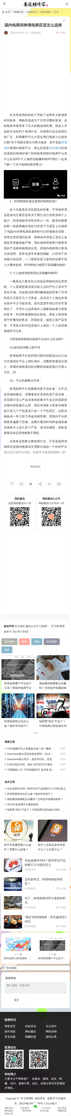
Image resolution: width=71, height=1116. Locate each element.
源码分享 (51, 1036)
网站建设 (30, 1031)
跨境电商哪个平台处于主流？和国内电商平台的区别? (17, 688)
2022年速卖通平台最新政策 (22, 804)
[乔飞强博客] (35, 4)
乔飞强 (55, 626)
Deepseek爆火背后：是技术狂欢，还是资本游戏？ (31, 759)
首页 (7, 12)
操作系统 (10, 1031)
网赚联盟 (18, 12)
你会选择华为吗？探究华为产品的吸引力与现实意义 (36, 788)
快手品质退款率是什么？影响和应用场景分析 (51, 849)
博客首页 (10, 1026)
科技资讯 (30, 1026)
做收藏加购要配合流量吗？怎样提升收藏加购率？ (52, 688)
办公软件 (51, 1026)
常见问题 (10, 1036)
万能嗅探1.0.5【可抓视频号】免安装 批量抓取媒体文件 (31, 769)
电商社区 (32, 12)
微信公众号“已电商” (37, 626)
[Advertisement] (35, 73)
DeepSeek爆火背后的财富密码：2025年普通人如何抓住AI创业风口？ (31, 753)
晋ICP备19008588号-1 (32, 1103)
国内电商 (45, 12)
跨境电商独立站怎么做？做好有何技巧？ (30, 793)
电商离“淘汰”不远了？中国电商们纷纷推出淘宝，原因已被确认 (52, 726)
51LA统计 (51, 1103)
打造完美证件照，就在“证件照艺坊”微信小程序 (31, 764)
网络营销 (51, 1031)
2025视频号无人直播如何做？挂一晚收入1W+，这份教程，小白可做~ (31, 748)
